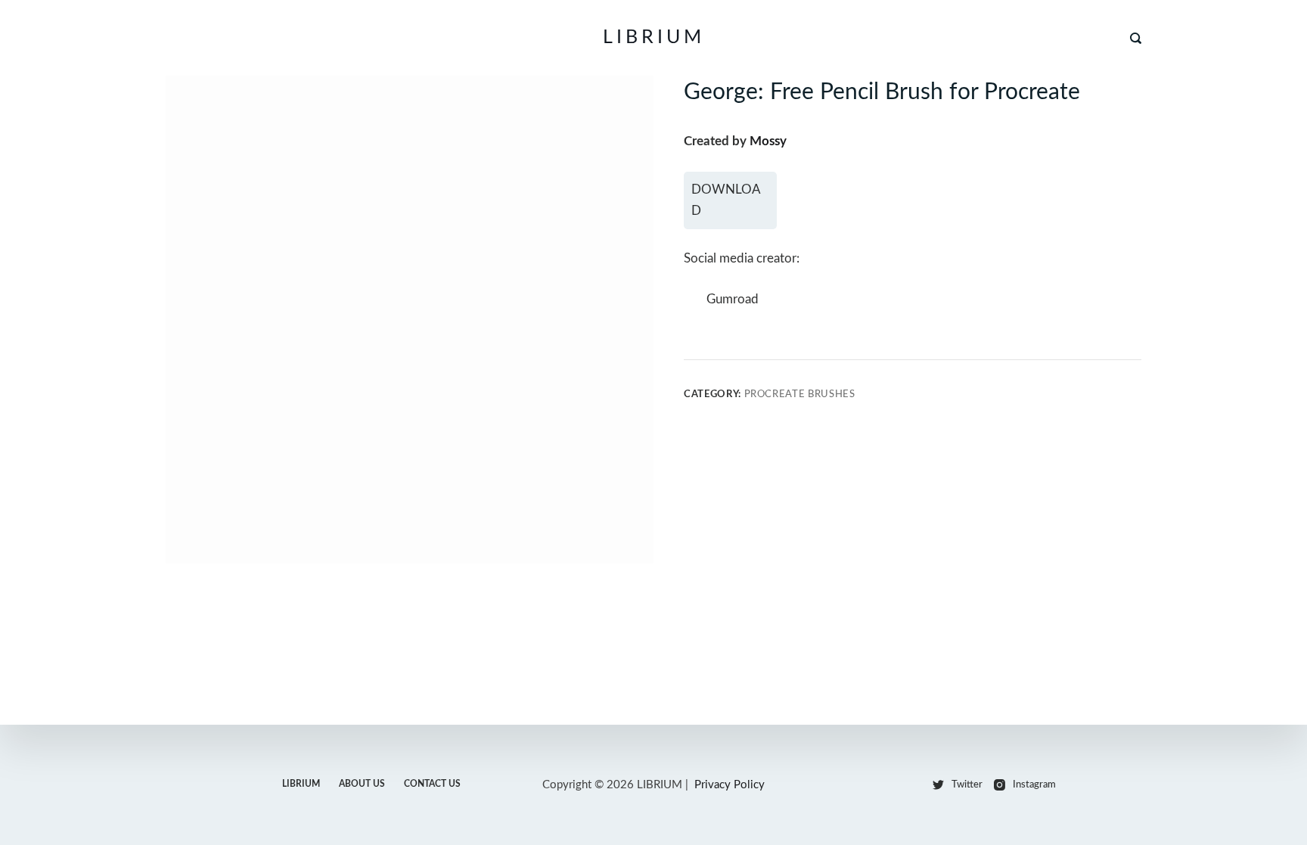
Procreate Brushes (799, 394)
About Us (362, 783)
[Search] (1135, 38)
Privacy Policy (729, 785)
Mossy (768, 141)
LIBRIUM (654, 37)
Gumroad (732, 299)
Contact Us (432, 783)
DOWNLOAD (726, 200)
